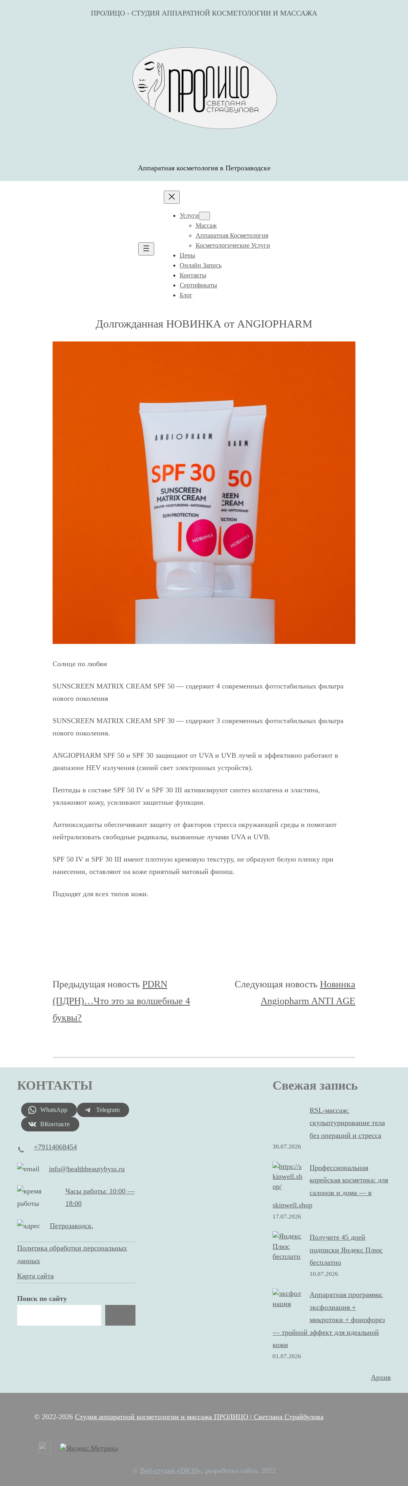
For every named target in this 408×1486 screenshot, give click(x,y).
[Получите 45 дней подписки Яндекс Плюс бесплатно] (287, 1251)
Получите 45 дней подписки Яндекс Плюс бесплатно (346, 1249)
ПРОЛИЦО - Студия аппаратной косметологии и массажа (204, 13)
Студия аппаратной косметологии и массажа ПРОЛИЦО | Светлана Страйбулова (199, 1417)
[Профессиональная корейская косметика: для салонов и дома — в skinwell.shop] (287, 1177)
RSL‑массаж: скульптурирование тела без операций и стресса (347, 1122)
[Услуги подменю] (204, 216)
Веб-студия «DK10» (170, 1470)
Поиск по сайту (42, 1299)
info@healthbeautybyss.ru (87, 1169)
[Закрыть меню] (172, 197)
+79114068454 (55, 1147)
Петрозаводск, (72, 1226)
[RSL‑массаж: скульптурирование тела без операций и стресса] (287, 1120)
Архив (381, 1377)
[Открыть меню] (146, 248)
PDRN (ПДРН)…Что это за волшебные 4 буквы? (121, 1001)
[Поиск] (120, 1315)
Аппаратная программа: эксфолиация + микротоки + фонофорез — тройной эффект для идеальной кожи (329, 1320)
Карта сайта (35, 1276)
